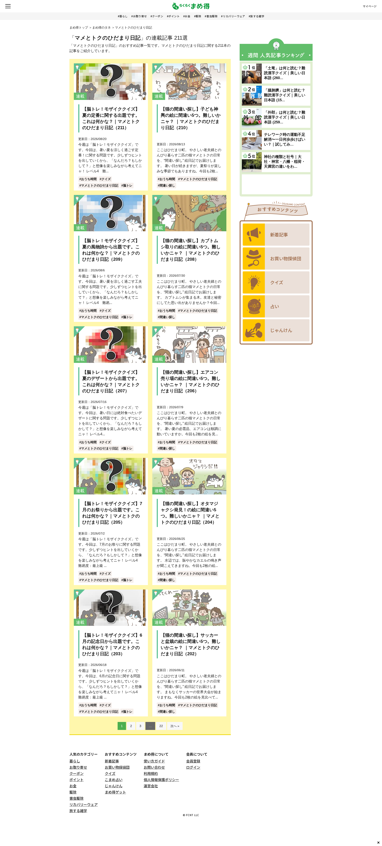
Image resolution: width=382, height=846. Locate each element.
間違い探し (167, 185)
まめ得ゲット (115, 792)
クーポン (157, 16)
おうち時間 (89, 179)
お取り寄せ (140, 16)
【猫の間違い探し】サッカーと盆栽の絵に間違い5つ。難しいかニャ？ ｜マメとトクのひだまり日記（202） (191, 644)
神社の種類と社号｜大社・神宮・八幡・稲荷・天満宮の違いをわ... (284, 162)
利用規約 (151, 773)
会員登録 (193, 761)
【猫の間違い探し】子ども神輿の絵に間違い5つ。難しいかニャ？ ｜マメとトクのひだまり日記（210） (191, 118)
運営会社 (151, 785)
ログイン (193, 767)
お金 (187, 16)
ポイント (174, 16)
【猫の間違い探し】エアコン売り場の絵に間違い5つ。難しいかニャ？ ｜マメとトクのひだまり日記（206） (191, 381)
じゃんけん (113, 785)
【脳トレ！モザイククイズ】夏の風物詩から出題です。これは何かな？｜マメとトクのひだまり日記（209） (111, 250)
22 (161, 726)
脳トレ (127, 185)
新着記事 (112, 761)
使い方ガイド (154, 761)
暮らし (123, 16)
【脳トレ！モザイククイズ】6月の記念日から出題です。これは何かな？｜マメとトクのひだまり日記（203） (112, 644)
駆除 (198, 16)
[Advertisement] (276, 184)
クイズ (106, 179)
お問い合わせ (154, 767)
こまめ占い (113, 779)
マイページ (370, 6)
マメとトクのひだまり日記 (99, 185)
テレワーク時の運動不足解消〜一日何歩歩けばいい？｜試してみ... (284, 139)
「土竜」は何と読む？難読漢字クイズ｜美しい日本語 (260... (284, 73)
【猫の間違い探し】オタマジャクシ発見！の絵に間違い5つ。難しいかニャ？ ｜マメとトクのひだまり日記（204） (190, 513)
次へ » (174, 726)
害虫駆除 (212, 16)
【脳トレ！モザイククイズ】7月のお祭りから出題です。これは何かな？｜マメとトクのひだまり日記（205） (112, 513)
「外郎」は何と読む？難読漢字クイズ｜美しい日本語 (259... (284, 117)
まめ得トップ (78, 27)
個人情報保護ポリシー (161, 779)
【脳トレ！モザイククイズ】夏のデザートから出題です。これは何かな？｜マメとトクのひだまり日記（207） (111, 381)
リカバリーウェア (234, 16)
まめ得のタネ (101, 27)
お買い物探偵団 (117, 767)
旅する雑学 (257, 16)
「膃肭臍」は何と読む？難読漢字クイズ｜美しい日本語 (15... (284, 95)
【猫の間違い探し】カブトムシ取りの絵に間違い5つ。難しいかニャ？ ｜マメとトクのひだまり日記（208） (191, 250)
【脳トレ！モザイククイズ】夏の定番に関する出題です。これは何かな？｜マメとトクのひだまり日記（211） (111, 118)
